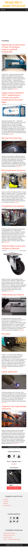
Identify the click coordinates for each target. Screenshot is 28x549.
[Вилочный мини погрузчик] (14, 188)
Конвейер (24, 54)
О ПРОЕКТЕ (5, 499)
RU (12, 464)
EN (14, 464)
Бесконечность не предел (14, 447)
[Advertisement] (14, 25)
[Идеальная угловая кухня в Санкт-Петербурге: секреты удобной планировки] (14, 71)
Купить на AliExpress (14, 488)
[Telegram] (9, 456)
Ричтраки (6, 334)
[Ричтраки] (14, 351)
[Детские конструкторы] (14, 152)
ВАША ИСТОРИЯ (7, 505)
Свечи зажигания (9, 372)
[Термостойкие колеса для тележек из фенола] (14, 275)
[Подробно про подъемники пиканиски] (14, 426)
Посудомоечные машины (13, 206)
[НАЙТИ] (26, 9)
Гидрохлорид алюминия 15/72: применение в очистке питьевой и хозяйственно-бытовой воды (13, 97)
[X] (14, 521)
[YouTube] (19, 456)
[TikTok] (17, 521)
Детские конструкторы (12, 138)
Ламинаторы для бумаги (13, 295)
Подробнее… (16, 88)
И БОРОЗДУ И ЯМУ (7, 537)
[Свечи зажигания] (14, 388)
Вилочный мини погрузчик (13, 170)
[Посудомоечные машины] (14, 225)
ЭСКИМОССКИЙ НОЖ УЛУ (9, 535)
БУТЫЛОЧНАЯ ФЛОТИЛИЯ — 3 (10, 533)
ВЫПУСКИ (5, 503)
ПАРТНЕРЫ (5, 501)
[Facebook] (14, 456)
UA (16, 464)
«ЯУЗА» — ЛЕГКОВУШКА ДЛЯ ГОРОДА (11, 539)
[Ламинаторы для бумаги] (14, 315)
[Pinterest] (14, 518)
